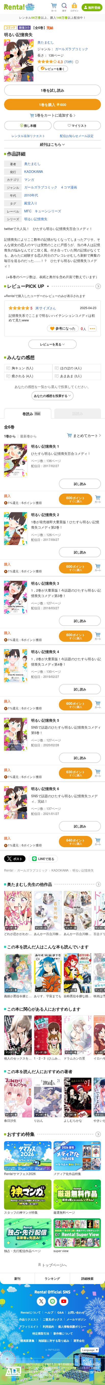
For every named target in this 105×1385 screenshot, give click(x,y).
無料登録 (94, 7)
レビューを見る (50, 344)
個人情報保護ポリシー (72, 1326)
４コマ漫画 (68, 187)
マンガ (29, 179)
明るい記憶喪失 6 (45, 788)
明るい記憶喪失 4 (45, 651)
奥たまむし (45, 42)
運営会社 (79, 1340)
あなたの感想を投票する (51, 395)
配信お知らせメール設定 (77, 135)
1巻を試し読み (52, 90)
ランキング (52, 1278)
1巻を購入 (52, 104)
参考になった (65, 328)
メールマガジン (76, 1319)
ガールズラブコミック (71, 48)
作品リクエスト (29, 1319)
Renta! (8, 870)
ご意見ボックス (52, 1319)
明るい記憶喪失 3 (45, 583)
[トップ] (14, 6)
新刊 (17, 1278)
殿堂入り (30, 203)
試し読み (80, 483)
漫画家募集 (27, 1340)
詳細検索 (87, 1278)
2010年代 (31, 195)
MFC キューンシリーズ (42, 210)
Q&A (60, 1312)
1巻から (10, 436)
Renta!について (31, 1312)
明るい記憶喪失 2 (45, 514)
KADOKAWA (33, 171)
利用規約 (48, 1326)
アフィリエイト (29, 1326)
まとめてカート (85, 435)
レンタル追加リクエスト (28, 135)
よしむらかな (73, 1120)
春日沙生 (10, 1120)
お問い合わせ (76, 1312)
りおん (38, 1120)
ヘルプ (49, 1312)
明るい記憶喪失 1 (45, 446)
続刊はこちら (50, 144)
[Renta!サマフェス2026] (29, 7)
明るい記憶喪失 (35, 218)
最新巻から (28, 436)
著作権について (63, 1333)
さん (45, 307)
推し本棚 (30, 125)
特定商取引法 (40, 1333)
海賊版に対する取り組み (53, 1340)
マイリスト (79, 125)
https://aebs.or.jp (35, 1378)
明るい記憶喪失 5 (45, 720)
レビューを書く (55, 69)
